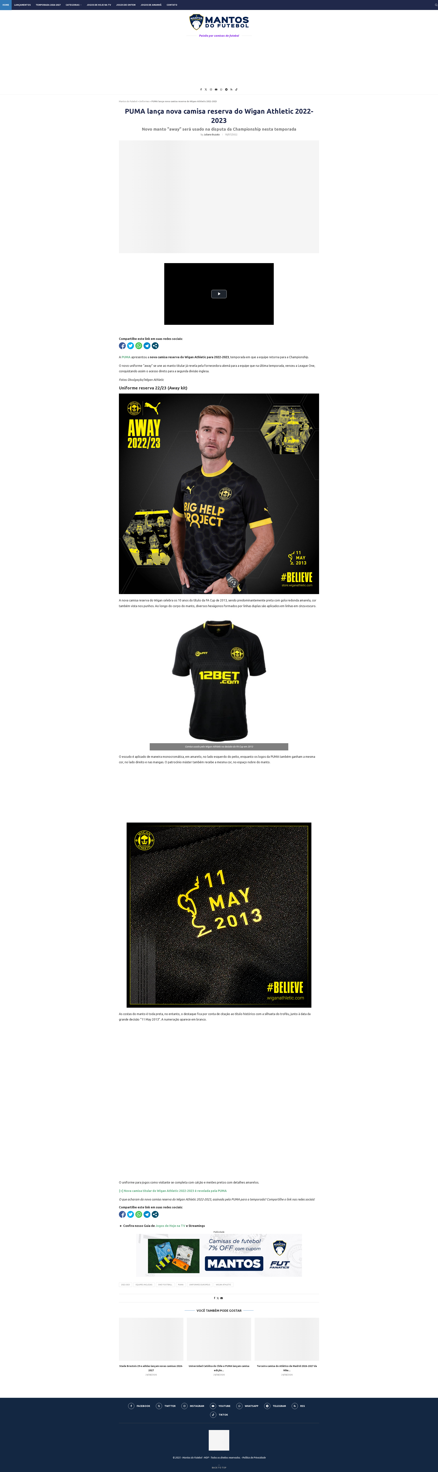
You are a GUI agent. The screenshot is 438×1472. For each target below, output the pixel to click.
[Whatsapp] (221, 89)
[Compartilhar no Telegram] (147, 345)
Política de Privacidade (254, 1457)
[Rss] (231, 89)
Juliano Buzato (212, 134)
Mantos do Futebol (128, 101)
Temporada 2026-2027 (48, 5)
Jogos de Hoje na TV (99, 5)
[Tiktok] (236, 89)
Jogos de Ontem (126, 5)
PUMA (180, 1285)
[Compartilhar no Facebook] (122, 345)
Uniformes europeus (199, 1285)
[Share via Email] (221, 1298)
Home (6, 5)
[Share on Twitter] (218, 1298)
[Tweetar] (130, 345)
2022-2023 (125, 1285)
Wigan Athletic (223, 1285)
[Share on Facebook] (214, 1298)
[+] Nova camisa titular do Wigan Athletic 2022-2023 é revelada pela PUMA (173, 1190)
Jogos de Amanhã (151, 5)
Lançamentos (22, 5)
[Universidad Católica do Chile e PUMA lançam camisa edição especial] (219, 1339)
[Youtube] (216, 89)
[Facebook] (201, 89)
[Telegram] (226, 89)
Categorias (72, 5)
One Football (165, 1285)
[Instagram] (211, 89)
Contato (172, 5)
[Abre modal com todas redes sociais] (155, 345)
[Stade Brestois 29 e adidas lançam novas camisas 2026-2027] (151, 1339)
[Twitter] (206, 89)
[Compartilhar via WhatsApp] (138, 345)
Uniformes (144, 101)
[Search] (436, 5)
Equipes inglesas (144, 1285)
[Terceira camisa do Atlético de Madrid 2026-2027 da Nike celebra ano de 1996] (287, 1339)
